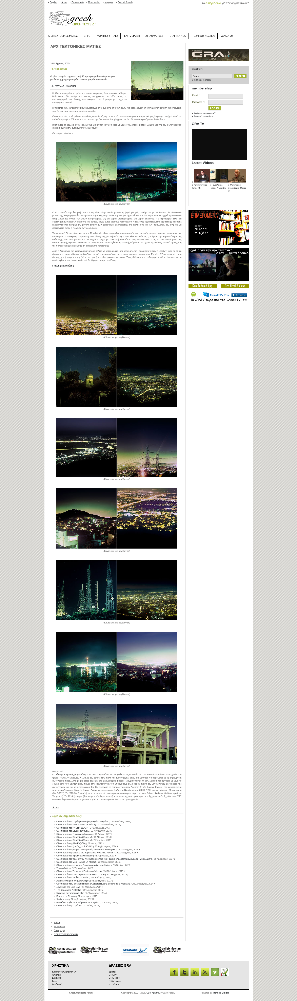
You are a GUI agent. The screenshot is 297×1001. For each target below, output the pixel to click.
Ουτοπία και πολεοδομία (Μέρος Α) (237, 188)
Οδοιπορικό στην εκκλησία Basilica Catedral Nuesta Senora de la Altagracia (93, 883)
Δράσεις (112, 972)
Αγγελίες (56, 975)
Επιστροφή (59, 930)
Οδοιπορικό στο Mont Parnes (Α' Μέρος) (76, 862)
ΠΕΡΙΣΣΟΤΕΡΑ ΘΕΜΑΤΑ (66, 934)
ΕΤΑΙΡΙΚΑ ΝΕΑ (178, 36)
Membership (94, 2)
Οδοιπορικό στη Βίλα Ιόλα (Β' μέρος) (74, 840)
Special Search (125, 2)
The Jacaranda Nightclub (68, 890)
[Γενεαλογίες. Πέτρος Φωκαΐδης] (219, 182)
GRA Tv (198, 124)
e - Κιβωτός (114, 984)
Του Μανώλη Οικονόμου (63, 86)
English (53, 2)
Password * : (198, 102)
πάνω (57, 922)
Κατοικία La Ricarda (66, 896)
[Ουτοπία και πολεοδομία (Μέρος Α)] (237, 182)
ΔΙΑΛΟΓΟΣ (227, 36)
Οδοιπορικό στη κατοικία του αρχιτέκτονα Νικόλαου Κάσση (84, 852)
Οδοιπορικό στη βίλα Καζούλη (70, 843)
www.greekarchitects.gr (72, 18)
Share (55, 807)
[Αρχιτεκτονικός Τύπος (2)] (203, 182)
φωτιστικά (190, 62)
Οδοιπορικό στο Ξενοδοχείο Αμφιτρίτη (74, 834)
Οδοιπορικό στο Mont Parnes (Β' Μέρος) (76, 824)
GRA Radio (114, 978)
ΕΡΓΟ (87, 36)
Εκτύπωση (59, 926)
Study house (62, 899)
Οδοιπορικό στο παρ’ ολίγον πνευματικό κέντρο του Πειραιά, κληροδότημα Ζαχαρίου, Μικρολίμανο (104, 859)
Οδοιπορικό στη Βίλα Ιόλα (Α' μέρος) (74, 837)
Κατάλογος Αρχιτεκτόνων (64, 972)
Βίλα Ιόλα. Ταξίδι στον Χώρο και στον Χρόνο (77, 902)
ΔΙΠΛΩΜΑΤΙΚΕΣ (154, 36)
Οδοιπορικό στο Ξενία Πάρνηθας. (72, 831)
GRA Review (115, 981)
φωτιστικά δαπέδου (197, 62)
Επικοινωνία (78, 2)
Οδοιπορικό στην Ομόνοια (69, 905)
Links (54, 981)
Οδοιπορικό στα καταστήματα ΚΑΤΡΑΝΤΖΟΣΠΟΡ (80, 874)
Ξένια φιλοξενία (63, 868)
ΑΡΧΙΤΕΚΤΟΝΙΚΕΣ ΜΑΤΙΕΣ (63, 36)
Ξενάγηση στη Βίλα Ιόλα (68, 887)
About (64, 2)
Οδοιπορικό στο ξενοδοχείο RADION (74, 846)
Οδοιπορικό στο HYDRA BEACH (72, 828)
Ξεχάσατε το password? (205, 113)
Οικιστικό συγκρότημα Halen (70, 893)
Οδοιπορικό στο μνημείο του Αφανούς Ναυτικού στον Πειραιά (85, 849)
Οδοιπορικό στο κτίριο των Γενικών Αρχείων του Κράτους (84, 865)
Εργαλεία (56, 978)
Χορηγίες (109, 2)
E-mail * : (196, 95)
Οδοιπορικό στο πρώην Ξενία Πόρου (74, 855)
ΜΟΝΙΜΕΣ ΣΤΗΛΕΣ (107, 36)
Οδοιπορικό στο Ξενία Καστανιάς (72, 877)
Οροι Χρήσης (152, 993)
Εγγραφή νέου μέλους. (204, 116)
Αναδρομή (57, 984)
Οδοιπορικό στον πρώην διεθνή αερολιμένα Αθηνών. (82, 821)
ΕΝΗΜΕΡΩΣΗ (132, 36)
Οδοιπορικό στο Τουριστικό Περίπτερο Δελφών (79, 871)
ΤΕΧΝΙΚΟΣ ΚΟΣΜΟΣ (203, 36)
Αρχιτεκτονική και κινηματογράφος (73, 880)
